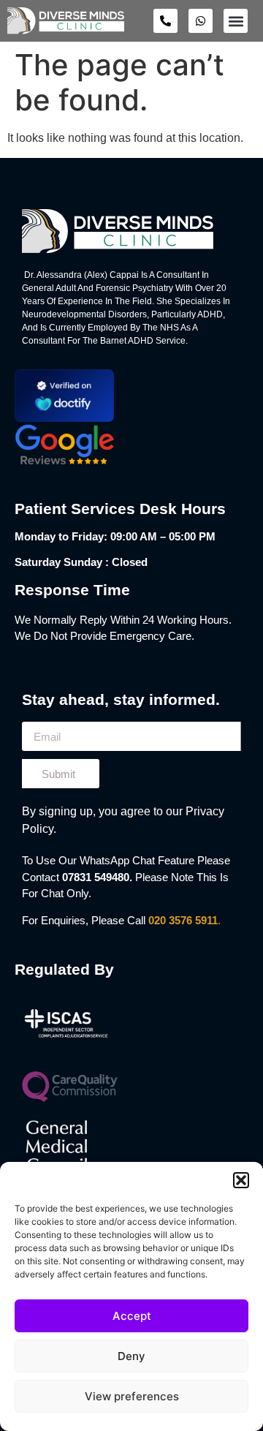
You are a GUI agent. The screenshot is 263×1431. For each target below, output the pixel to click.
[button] (241, 1180)
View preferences (132, 1396)
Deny (131, 1356)
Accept (132, 1316)
